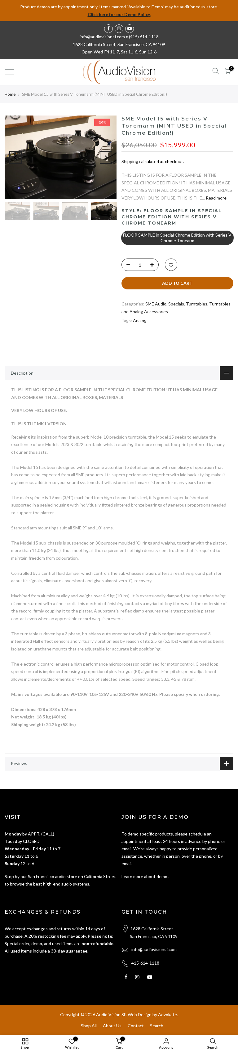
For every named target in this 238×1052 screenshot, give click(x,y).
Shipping (129, 161)
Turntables (196, 303)
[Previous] (15, 157)
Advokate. (168, 1014)
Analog (140, 320)
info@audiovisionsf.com (154, 949)
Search (156, 1025)
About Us (112, 1025)
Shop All (89, 1025)
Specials (176, 303)
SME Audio (155, 303)
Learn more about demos (145, 876)
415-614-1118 (145, 963)
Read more (216, 197)
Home (10, 94)
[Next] (106, 157)
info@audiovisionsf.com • (104, 36)
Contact (136, 1025)
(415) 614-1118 (144, 36)
